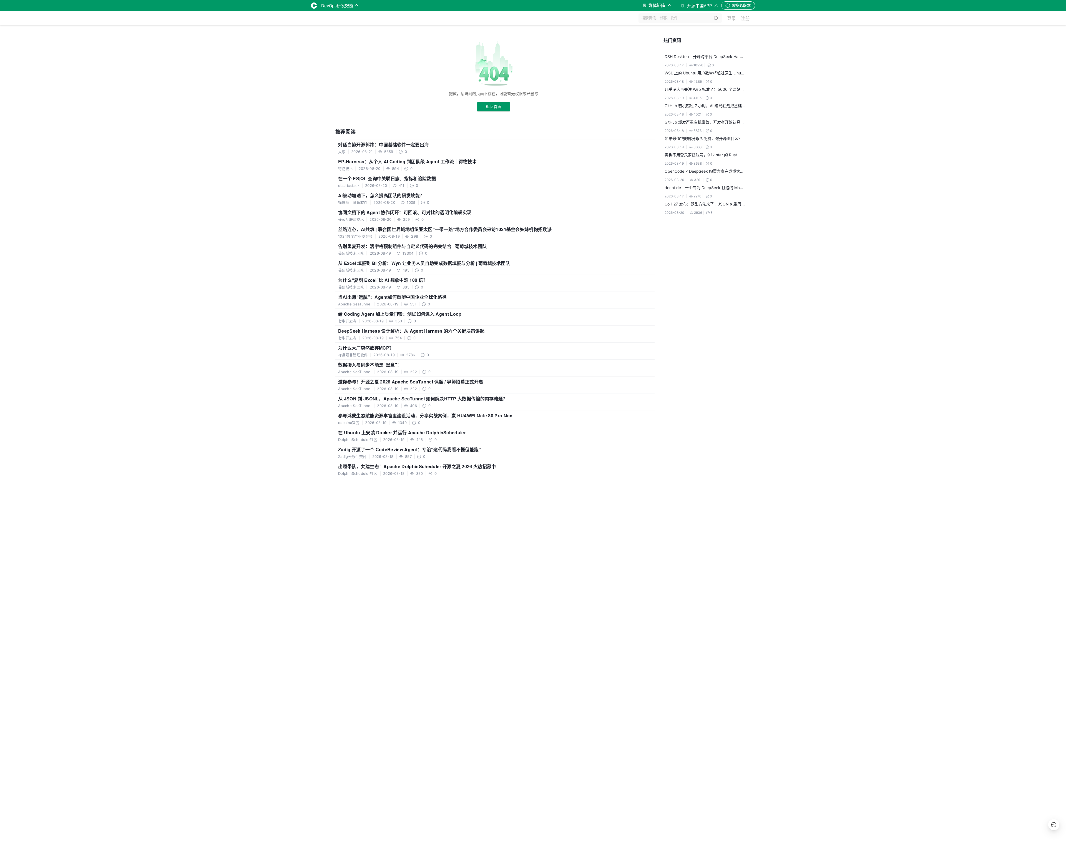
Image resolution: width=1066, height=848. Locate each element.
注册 (745, 18)
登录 (731, 18)
